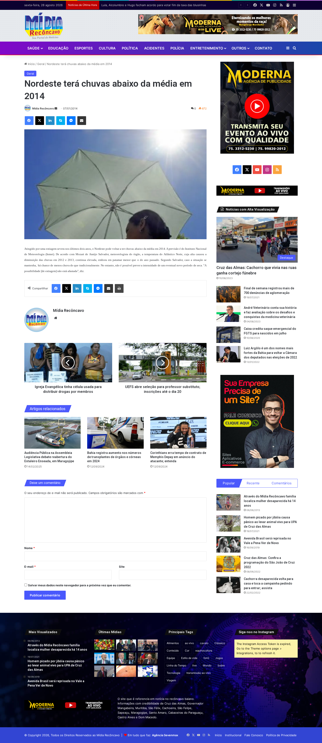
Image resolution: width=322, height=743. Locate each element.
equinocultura (203, 650)
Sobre (221, 665)
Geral (40, 64)
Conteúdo (173, 650)
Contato (263, 48)
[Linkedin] (50, 120)
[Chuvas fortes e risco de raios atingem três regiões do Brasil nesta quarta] (148, 671)
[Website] (55, 318)
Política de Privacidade (281, 735)
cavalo (204, 643)
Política (130, 48)
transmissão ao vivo (198, 672)
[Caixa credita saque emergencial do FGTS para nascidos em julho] (228, 335)
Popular (229, 483)
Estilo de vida (189, 658)
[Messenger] (71, 120)
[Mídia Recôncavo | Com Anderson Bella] (44, 25)
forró (206, 658)
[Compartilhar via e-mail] (81, 120)
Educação (58, 48)
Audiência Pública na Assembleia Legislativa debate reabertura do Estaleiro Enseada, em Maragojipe (49, 457)
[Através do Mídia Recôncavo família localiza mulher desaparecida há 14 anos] (228, 502)
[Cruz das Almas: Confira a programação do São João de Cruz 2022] (228, 564)
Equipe (171, 658)
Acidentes (154, 48)
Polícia (177, 48)
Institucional (233, 735)
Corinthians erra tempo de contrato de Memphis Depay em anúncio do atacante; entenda (178, 457)
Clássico (219, 643)
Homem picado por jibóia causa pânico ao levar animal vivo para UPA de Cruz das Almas (270, 522)
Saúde (33, 48)
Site (122, 566)
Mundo (207, 665)
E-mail (30, 566)
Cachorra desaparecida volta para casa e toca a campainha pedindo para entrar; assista (268, 583)
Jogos (219, 658)
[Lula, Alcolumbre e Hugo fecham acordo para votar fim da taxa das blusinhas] (126, 645)
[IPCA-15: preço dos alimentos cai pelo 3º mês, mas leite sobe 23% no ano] (104, 644)
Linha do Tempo (176, 665)
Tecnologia (173, 672)
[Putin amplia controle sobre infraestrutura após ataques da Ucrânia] (148, 658)
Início (31, 64)
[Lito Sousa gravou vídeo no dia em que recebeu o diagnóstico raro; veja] (148, 645)
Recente (253, 483)
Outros (239, 48)
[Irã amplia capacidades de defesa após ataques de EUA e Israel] (104, 671)
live (194, 665)
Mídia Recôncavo (43, 108)
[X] (39, 120)
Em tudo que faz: (153, 735)
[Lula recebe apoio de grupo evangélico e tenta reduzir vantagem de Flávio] (104, 658)
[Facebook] (29, 120)
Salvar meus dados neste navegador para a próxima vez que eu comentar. (79, 585)
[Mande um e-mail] (56, 108)
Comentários (282, 483)
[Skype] (60, 120)
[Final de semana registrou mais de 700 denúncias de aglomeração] (228, 294)
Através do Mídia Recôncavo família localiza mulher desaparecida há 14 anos (270, 501)
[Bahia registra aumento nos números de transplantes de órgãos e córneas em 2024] (115, 433)
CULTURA (107, 48)
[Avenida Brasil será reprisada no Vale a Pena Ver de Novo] (228, 544)
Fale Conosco (253, 735)
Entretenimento (206, 48)
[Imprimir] (119, 288)
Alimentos (173, 643)
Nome (29, 548)
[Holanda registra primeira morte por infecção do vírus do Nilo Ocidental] (126, 671)
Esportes (83, 48)
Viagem (171, 680)
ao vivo (189, 643)
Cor (187, 650)
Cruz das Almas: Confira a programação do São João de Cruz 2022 (269, 562)
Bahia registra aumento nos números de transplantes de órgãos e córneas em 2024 (114, 457)
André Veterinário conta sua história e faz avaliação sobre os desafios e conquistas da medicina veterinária (270, 312)
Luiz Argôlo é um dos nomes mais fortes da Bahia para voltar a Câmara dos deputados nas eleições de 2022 (270, 352)
